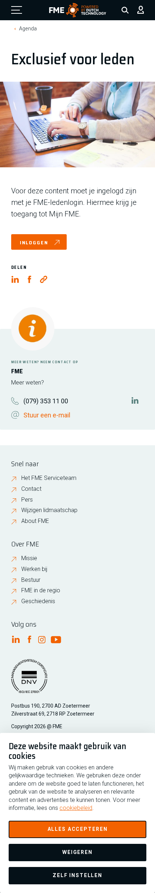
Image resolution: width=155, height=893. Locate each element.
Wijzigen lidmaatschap (49, 510)
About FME (35, 521)
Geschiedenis (38, 601)
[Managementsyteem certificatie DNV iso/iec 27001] (29, 680)
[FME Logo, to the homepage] (77, 10)
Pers (27, 499)
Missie (29, 558)
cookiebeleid (75, 807)
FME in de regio (40, 590)
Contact (31, 488)
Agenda (28, 28)
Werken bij (34, 569)
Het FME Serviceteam (48, 478)
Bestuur (30, 579)
